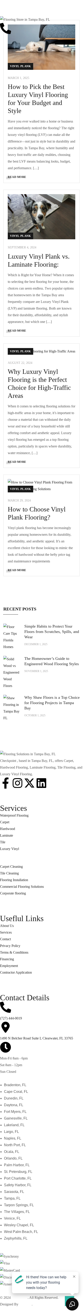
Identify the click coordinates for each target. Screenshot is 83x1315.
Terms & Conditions (14, 952)
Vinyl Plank (20, 66)
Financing (7, 959)
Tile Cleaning (9, 873)
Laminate (6, 835)
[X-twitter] (29, 783)
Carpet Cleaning (11, 866)
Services (6, 932)
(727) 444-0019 (11, 1018)
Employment (9, 966)
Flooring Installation (14, 880)
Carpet (4, 822)
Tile (2, 842)
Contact (5, 939)
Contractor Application (16, 972)
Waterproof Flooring (14, 815)
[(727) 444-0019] (5, 1007)
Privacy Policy (10, 946)
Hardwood (7, 829)
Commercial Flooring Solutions (22, 886)
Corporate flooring (13, 893)
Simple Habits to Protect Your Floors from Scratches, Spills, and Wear (51, 631)
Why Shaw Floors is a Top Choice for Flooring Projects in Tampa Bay (52, 702)
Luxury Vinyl (9, 849)
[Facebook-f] (5, 783)
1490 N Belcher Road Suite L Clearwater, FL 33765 (36, 1038)
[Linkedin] (41, 783)
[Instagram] (17, 783)
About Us (7, 926)
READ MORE (17, 177)
